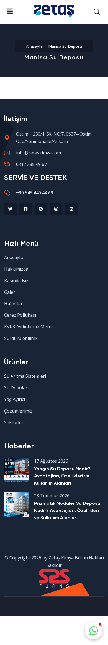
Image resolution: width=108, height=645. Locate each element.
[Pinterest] (41, 209)
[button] (93, 630)
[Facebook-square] (25, 209)
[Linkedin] (71, 209)
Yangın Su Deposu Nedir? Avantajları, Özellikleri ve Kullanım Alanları (62, 475)
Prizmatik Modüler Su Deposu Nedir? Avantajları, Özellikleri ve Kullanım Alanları (67, 510)
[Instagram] (56, 209)
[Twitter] (10, 209)
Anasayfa (34, 46)
